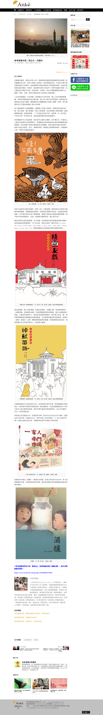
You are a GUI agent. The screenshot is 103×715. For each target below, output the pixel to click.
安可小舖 (72, 10)
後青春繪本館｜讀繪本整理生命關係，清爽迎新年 (32, 613)
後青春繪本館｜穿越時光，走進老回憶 (28, 621)
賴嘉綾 (36, 639)
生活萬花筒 (47, 10)
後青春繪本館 (57, 10)
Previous (24, 646)
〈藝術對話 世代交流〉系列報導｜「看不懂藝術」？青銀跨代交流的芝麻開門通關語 (52, 650)
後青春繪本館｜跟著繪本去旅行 (25, 617)
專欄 (65, 10)
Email (66, 63)
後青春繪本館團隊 (29, 662)
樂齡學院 (29, 10)
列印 (60, 63)
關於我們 (80, 10)
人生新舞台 (37, 10)
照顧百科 (21, 10)
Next (59, 646)
